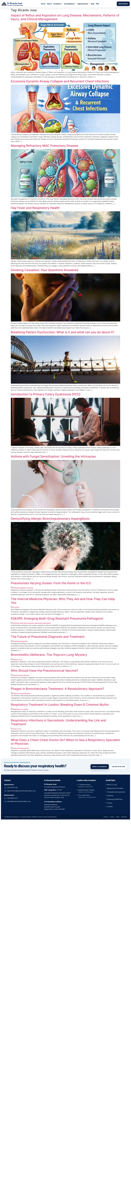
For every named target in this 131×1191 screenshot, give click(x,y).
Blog (92, 4)
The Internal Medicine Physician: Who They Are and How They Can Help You (63, 600)
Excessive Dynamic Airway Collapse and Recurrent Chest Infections (60, 81)
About (49, 4)
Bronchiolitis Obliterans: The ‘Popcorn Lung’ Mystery (49, 655)
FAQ (97, 4)
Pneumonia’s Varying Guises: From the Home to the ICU (51, 583)
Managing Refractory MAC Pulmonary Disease (44, 146)
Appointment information (115, 788)
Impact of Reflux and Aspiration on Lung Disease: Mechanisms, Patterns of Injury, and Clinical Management (65, 17)
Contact (109, 803)
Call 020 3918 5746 (118, 766)
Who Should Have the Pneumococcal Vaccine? (44, 670)
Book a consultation (99, 766)
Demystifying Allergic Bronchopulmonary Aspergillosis (50, 518)
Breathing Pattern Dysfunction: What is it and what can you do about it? (62, 332)
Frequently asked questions (116, 792)
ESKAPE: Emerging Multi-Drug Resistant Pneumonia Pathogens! (57, 618)
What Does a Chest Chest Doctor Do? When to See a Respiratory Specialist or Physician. (65, 741)
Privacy (106, 817)
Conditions (58, 4)
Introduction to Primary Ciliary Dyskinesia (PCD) (45, 394)
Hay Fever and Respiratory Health (35, 208)
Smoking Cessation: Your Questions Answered (44, 270)
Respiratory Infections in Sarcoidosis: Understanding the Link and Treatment (58, 722)
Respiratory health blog (114, 799)
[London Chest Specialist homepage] (12, 3)
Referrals (110, 795)
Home (43, 4)
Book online (123, 4)
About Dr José (112, 785)
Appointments (83, 4)
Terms (117, 817)
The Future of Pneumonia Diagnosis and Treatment (47, 637)
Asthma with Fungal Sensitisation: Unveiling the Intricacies (53, 456)
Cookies (112, 817)
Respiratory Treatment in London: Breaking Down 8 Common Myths (60, 704)
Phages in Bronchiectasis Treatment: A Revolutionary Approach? (57, 689)
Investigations (70, 4)
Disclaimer (124, 817)
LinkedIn (110, 806)
